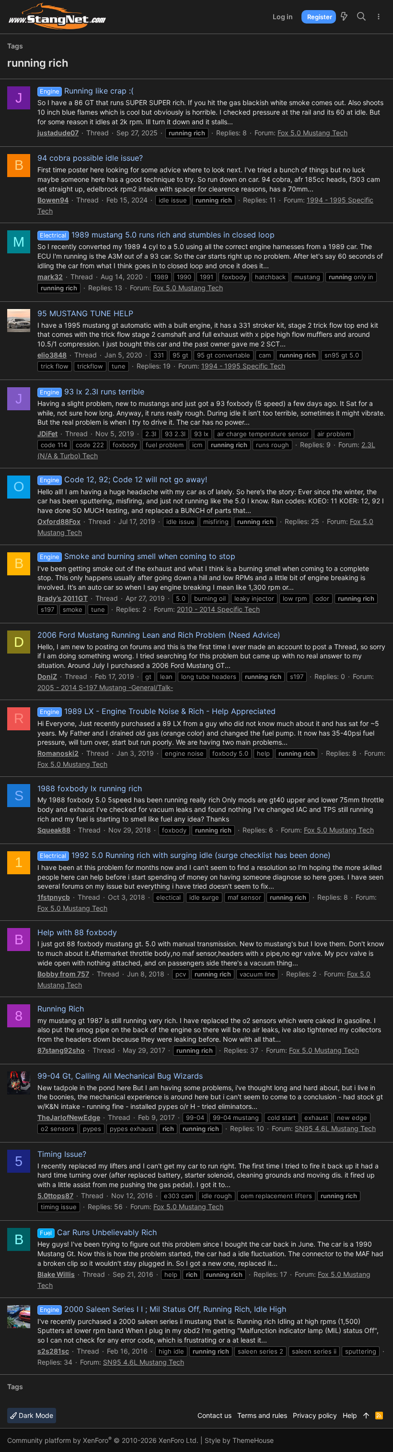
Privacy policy (315, 1415)
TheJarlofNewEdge (68, 1117)
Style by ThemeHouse (239, 1440)
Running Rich (60, 1008)
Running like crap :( (86, 90)
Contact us (214, 1415)
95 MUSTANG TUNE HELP (85, 313)
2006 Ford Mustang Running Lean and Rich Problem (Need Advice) (158, 635)
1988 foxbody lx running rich (89, 788)
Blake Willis (56, 1274)
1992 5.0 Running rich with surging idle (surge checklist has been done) (185, 855)
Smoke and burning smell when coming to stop (137, 556)
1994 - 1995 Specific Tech (243, 366)
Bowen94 (53, 200)
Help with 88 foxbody (77, 932)
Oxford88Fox (59, 521)
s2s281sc (53, 1351)
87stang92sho (61, 1050)
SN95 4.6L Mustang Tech (335, 1128)
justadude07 (58, 133)
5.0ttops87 (55, 1195)
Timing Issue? (61, 1154)
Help (350, 1415)
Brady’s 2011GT (62, 598)
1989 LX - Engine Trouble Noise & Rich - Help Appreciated (157, 711)
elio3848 (52, 355)
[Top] (366, 1415)
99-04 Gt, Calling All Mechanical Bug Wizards (120, 1076)
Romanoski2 (58, 753)
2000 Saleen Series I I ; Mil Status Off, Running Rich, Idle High (163, 1309)
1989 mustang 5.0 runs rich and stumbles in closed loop (157, 234)
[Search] (361, 16)
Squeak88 (53, 830)
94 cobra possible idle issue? (90, 158)
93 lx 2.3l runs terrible (92, 391)
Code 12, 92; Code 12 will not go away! (123, 479)
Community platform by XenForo (102, 1440)
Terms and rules (262, 1415)
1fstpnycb (53, 897)
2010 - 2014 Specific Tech (218, 609)
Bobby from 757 (63, 974)
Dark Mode (35, 1415)
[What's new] (344, 16)
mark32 (50, 277)
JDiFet (47, 433)
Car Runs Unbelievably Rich (98, 1232)
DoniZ (47, 676)
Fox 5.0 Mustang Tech (312, 133)
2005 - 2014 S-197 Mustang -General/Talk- (105, 687)
